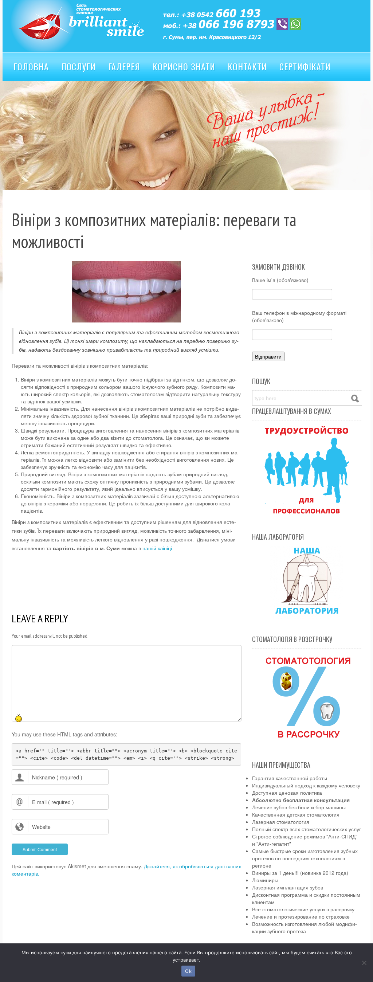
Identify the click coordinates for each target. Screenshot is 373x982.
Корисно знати (184, 66)
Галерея (124, 66)
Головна (31, 66)
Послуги (78, 66)
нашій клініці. (157, 548)
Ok (188, 971)
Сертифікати (305, 66)
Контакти (247, 66)
